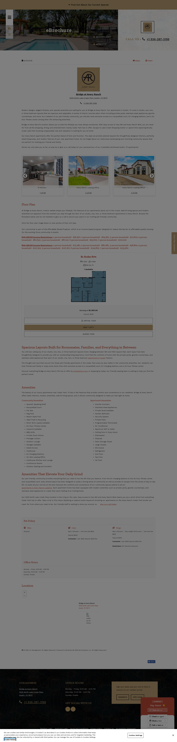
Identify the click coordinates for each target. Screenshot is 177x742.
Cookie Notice (10, 739)
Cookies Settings (135, 735)
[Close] (173, 735)
